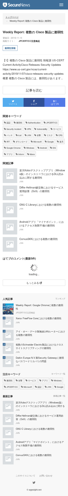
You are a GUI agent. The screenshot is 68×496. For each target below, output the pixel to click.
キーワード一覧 (58, 373)
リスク (49, 135)
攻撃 (38, 135)
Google (50, 141)
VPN (28, 128)
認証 (8, 122)
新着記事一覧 (59, 395)
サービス (57, 128)
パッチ (9, 135)
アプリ (9, 154)
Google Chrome (13, 147)
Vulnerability (41, 128)
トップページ (11, 16)
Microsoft (37, 141)
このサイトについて (25, 475)
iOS (54, 147)
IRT (8, 141)
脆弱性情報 (10, 48)
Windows (30, 147)
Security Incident (13, 128)
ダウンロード (21, 141)
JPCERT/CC (51, 122)
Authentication (34, 122)
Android (43, 147)
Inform (21, 154)
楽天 (61, 141)
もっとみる (33, 283)
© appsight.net (34, 489)
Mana (32, 154)
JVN (29, 135)
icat (19, 135)
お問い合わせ (45, 475)
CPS (60, 135)
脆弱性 (19, 122)
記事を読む (34, 90)
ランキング (60, 298)
